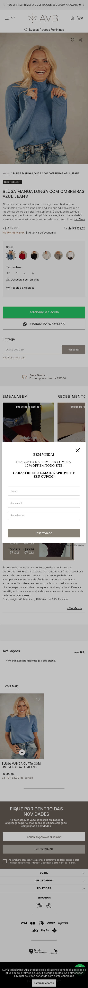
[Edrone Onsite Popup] (44, 494)
